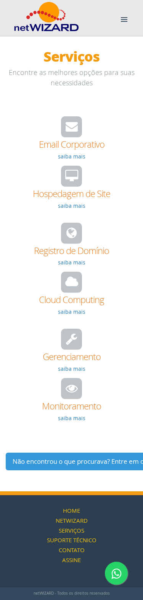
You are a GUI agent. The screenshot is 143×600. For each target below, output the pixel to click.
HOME (71, 510)
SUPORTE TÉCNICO (71, 540)
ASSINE (71, 560)
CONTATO (72, 550)
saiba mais (71, 156)
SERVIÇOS (71, 530)
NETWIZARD (72, 520)
